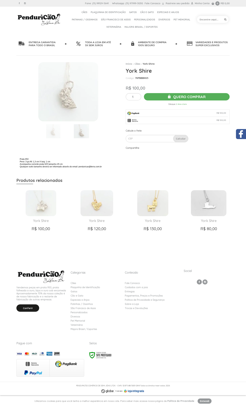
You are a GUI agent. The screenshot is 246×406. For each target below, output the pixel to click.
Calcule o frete (134, 130)
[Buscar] (225, 19)
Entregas (130, 291)
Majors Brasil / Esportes (84, 329)
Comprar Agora (40, 248)
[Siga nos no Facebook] (19, 3)
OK (180, 138)
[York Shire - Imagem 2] (81, 131)
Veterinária (77, 324)
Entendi (204, 401)
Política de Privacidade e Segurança (145, 299)
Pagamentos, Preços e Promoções (144, 295)
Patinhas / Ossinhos (82, 304)
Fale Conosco (152, 3)
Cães (137, 63)
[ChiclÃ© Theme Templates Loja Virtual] (111, 391)
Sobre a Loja (132, 304)
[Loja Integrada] (134, 391)
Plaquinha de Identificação (85, 287)
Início (129, 63)
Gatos (74, 291)
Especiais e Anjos (80, 299)
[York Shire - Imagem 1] (53, 131)
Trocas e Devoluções (136, 308)
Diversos (75, 316)
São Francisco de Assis (83, 308)
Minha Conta (202, 3)
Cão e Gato (77, 295)
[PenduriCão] (39, 19)
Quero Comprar (189, 96)
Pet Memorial (78, 320)
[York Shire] (41, 221)
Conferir (28, 308)
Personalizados (79, 312)
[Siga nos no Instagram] (24, 3)
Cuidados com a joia (136, 287)
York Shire (149, 63)
